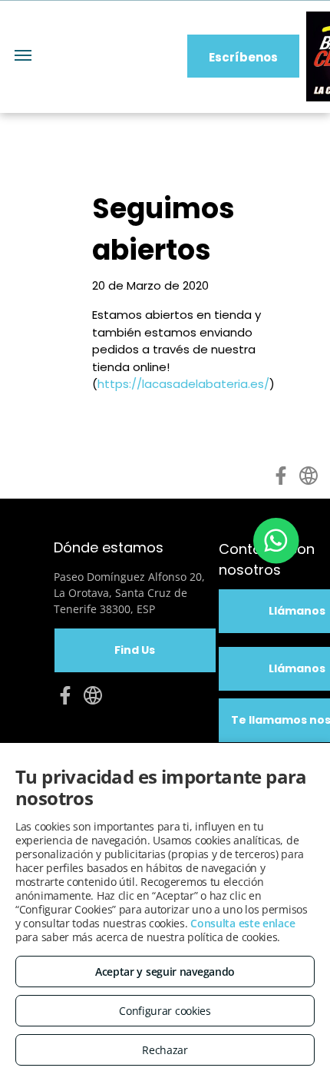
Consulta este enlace (242, 923)
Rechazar (165, 1050)
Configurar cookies (165, 1010)
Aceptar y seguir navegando (165, 971)
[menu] (23, 55)
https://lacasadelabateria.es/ (183, 384)
